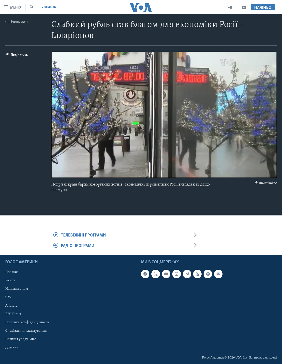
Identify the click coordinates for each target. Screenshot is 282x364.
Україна (48, 7)
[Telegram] (230, 7)
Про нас (11, 272)
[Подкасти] (208, 274)
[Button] (17, 56)
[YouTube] (244, 7)
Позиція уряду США (20, 339)
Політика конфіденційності (27, 322)
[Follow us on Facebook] (145, 274)
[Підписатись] (218, 274)
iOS (8, 297)
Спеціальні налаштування (26, 331)
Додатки (12, 347)
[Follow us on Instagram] (176, 274)
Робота (10, 280)
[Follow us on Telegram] (187, 274)
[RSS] (197, 274)
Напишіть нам (16, 289)
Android (11, 305)
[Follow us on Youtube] (166, 274)
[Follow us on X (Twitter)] (155, 274)
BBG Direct (13, 314)
